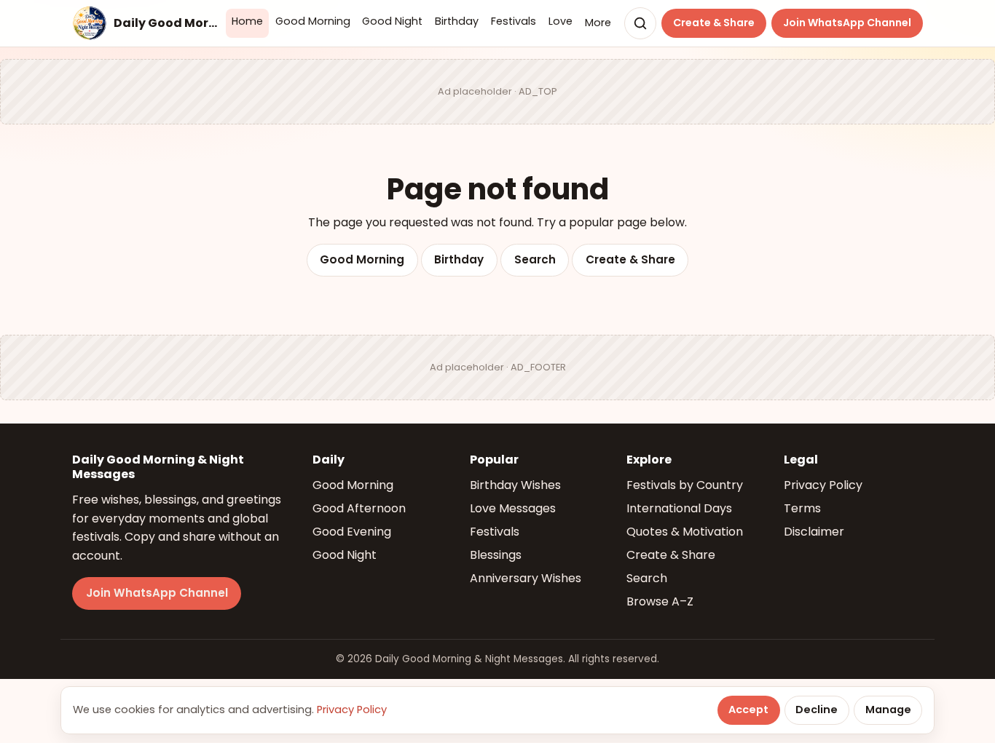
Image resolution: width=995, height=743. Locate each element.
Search (535, 259)
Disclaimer (814, 531)
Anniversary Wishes (525, 578)
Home (247, 21)
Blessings (496, 555)
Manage (888, 709)
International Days (679, 508)
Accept (748, 709)
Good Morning (312, 21)
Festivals (513, 21)
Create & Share (714, 22)
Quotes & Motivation (684, 531)
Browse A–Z (659, 601)
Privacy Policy (823, 485)
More (598, 22)
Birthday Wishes (515, 485)
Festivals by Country (684, 485)
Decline (816, 709)
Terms (802, 508)
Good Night (392, 21)
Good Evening (351, 531)
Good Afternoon (359, 508)
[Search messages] (640, 23)
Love (560, 21)
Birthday (457, 21)
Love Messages (513, 508)
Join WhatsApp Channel (847, 22)
